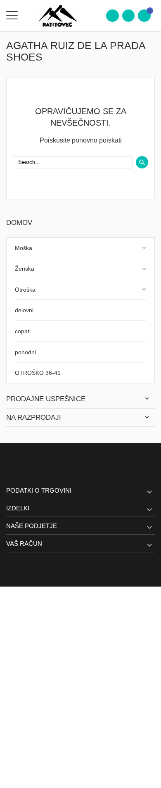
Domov (19, 223)
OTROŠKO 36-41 (38, 372)
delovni (24, 310)
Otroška (25, 289)
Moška (23, 248)
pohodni (25, 352)
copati (23, 331)
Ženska (24, 268)
